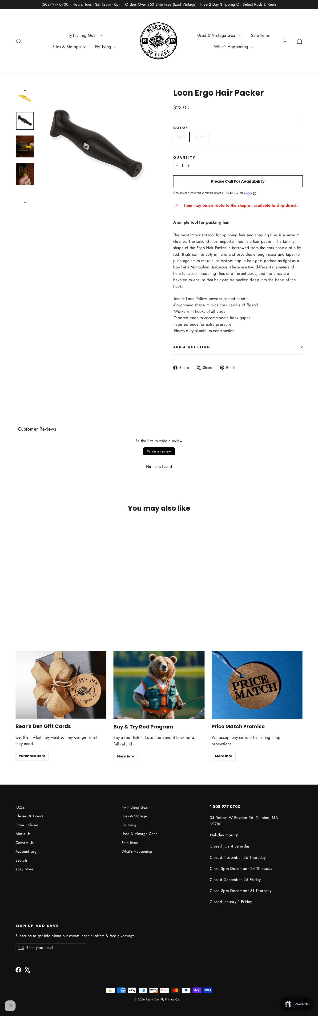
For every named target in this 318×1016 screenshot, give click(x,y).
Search (21, 860)
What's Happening (232, 47)
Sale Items (260, 35)
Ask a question (191, 347)
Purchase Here (32, 755)
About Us (23, 833)
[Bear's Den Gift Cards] (61, 685)
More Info (125, 756)
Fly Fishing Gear (82, 35)
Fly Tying (104, 47)
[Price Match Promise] (257, 685)
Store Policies (27, 825)
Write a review (159, 451)
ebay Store (24, 869)
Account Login (28, 851)
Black (181, 137)
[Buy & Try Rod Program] (159, 685)
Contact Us (25, 842)
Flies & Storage (67, 47)
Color (181, 128)
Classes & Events (30, 816)
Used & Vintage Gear (217, 35)
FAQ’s (20, 807)
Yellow (200, 137)
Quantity (184, 158)
